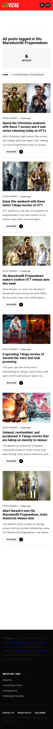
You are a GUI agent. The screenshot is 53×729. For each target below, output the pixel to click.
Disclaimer (40, 713)
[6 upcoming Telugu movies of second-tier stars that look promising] (26, 329)
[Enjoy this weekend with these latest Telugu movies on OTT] (26, 176)
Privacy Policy (24, 713)
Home (5, 74)
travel (28, 650)
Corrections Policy (12, 685)
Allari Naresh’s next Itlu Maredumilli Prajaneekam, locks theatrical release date (25, 515)
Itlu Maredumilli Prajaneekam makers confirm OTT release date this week (26, 280)
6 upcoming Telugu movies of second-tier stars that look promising (23, 358)
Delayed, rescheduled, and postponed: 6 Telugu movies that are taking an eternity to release (26, 436)
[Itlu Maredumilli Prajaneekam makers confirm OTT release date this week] (26, 251)
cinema (42, 650)
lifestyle (19, 650)
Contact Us (8, 713)
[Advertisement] (26, 21)
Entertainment (10, 118)
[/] (42, 5)
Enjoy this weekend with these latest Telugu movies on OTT (24, 203)
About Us (7, 680)
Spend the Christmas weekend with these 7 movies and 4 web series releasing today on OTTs (24, 127)
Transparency (10, 691)
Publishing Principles (13, 696)
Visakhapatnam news (22, 642)
